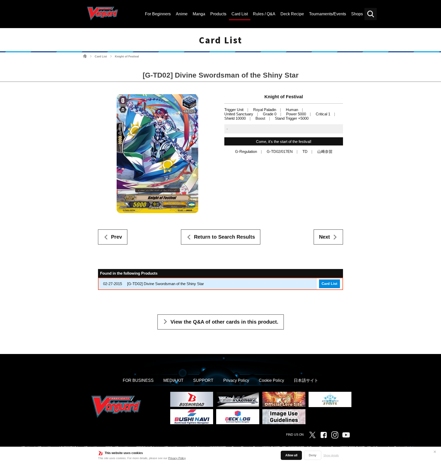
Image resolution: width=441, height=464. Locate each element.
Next (324, 237)
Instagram (334, 434)
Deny (312, 455)
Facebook (323, 434)
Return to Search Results (224, 237)
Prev (116, 237)
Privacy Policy (177, 458)
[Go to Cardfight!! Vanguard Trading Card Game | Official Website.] (85, 56)
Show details (331, 455)
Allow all (291, 455)
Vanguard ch (346, 434)
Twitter (312, 434)
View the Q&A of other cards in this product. (224, 322)
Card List (101, 56)
